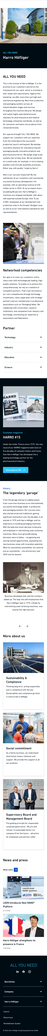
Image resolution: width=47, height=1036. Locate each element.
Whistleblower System (12, 1023)
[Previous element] (20, 626)
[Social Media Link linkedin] (18, 972)
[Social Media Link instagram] (30, 972)
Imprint (6, 1012)
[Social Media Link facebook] (24, 972)
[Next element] (27, 626)
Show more (8, 870)
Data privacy (8, 1017)
